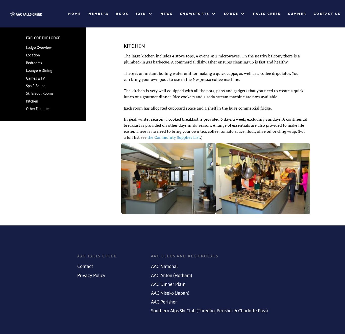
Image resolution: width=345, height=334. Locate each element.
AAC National (164, 266)
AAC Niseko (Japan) (170, 293)
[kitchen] (168, 178)
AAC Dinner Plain (168, 284)
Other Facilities (38, 109)
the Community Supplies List (173, 137)
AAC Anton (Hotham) (171, 275)
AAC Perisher (164, 302)
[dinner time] (263, 178)
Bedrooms (34, 63)
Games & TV (35, 78)
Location (33, 55)
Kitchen (32, 101)
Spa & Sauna (35, 86)
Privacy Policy (91, 275)
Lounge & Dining (39, 71)
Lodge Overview (39, 48)
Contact (85, 266)
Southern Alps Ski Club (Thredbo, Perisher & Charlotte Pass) (209, 310)
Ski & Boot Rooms (39, 93)
